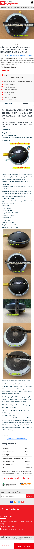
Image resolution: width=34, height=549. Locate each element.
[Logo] (10, 3)
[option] (17, 24)
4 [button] (18, 44)
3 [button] (16, 44)
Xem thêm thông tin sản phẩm (17, 438)
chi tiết (25, 103)
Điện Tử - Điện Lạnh (13, 7)
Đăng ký (29, 496)
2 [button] (14, 44)
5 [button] (19, 44)
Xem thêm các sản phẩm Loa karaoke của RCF (21, 55)
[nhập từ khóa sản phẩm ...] (26, 3)
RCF (8, 55)
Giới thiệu (8, 103)
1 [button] (13, 44)
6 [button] (21, 44)
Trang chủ (3, 7)
